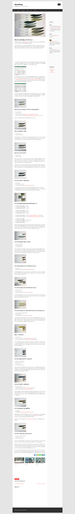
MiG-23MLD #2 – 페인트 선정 (41, 483)
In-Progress (23, 10)
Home (14, 10)
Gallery (18, 10)
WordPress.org (52, 72)
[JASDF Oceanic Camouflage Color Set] (30, 460)
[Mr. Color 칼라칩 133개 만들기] (19, 460)
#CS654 (26, 269)
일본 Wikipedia (18, 79)
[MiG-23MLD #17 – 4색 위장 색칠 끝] (40, 460)
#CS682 (30, 185)
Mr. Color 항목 (23, 79)
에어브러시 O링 (56, 35)
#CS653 (26, 185)
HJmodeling (18, 4)
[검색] (59, 4)
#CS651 (28, 338)
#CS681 (32, 338)
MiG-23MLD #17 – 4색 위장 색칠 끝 (39, 463)
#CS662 (36, 415)
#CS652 (24, 292)
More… (35, 10)
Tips (31, 10)
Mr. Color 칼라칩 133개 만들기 (18, 463)
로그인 (51, 68)
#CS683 (30, 269)
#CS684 (28, 292)
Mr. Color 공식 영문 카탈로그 (34, 79)
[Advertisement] (30, 55)
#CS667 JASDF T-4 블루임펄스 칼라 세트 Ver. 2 (31, 115)
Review (28, 10)
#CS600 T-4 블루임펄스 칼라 (29, 114)
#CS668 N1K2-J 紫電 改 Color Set (34, 215)
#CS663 (16, 416)
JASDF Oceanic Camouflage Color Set (29, 463)
